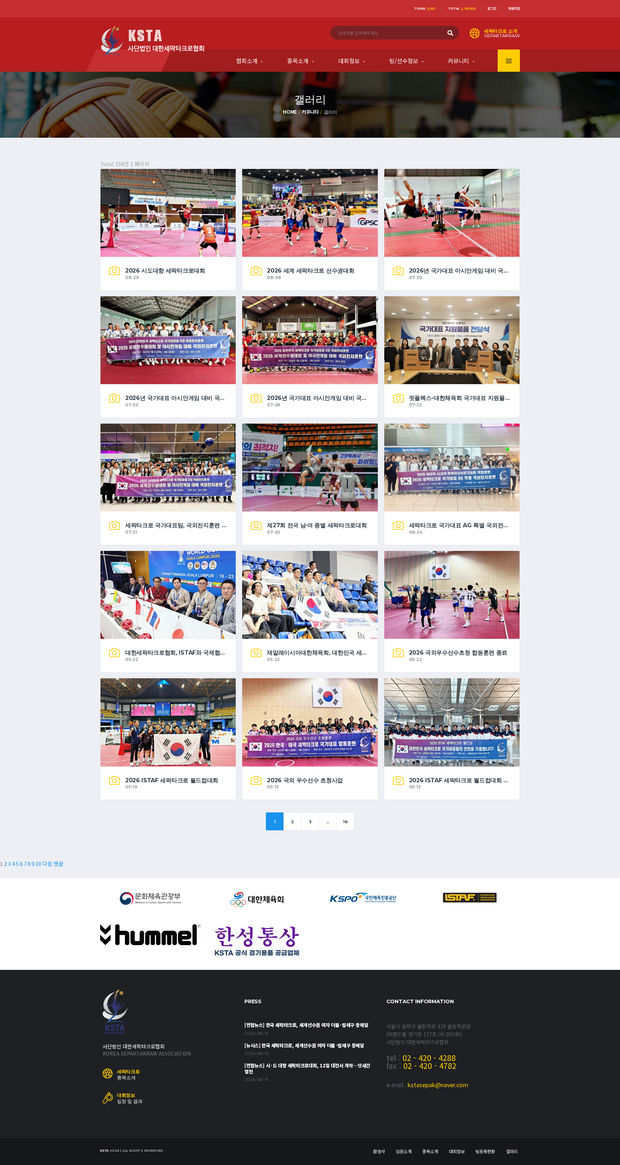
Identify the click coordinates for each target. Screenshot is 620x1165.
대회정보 (349, 60)
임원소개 (404, 1151)
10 (38, 863)
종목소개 (298, 60)
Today (424, 8)
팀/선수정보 (403, 60)
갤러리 (512, 1151)
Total (461, 8)
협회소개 (247, 60)
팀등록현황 (485, 1151)
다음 (47, 863)
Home (290, 111)
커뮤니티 (458, 60)
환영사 (379, 1151)
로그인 (492, 8)
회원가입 (514, 8)
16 (345, 821)
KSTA (104, 1150)
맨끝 (58, 863)
